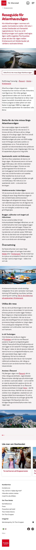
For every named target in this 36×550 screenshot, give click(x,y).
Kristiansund (6, 83)
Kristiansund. (16, 254)
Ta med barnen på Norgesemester (15, 471)
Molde (28, 81)
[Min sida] (27, 3)
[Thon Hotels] (3, 3)
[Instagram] (32, 529)
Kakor (3, 533)
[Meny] (33, 3)
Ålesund (22, 81)
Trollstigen (7, 339)
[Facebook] (28, 529)
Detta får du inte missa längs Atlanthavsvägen (17, 72)
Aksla (25, 388)
